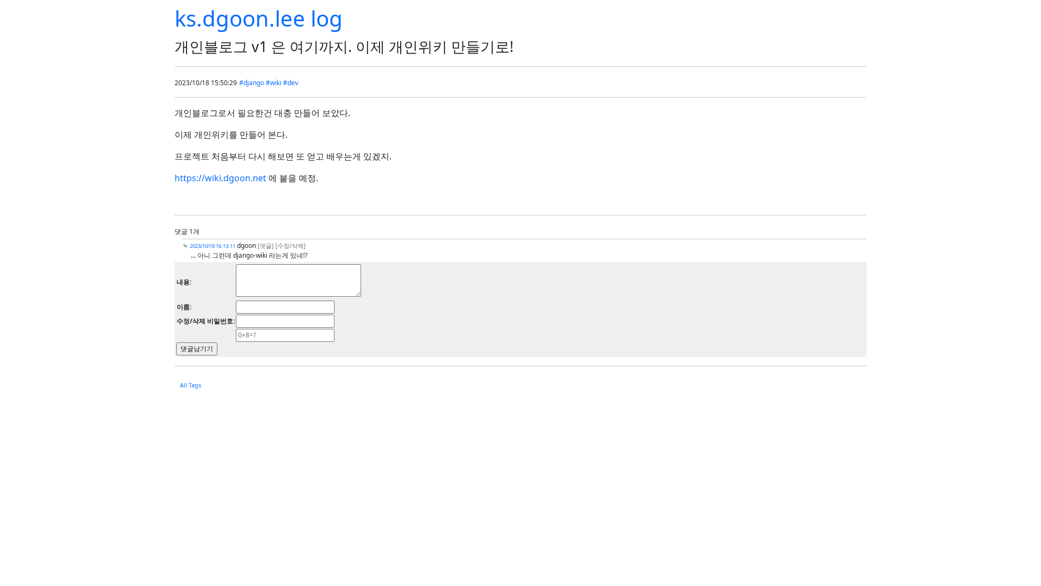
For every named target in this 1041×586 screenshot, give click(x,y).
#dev (290, 82)
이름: (184, 306)
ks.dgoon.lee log (259, 18)
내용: (184, 281)
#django (251, 82)
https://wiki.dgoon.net (220, 178)
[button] (266, 245)
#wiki (273, 82)
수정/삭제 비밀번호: (206, 321)
